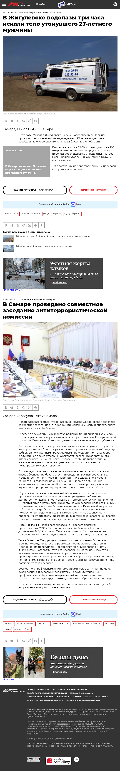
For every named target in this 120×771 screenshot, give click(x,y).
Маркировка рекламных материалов (45, 701)
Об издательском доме (38, 690)
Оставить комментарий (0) (93, 190)
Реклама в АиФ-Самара (81, 693)
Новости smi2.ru (13, 290)
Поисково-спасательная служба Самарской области (29, 113)
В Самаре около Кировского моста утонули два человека (44, 246)
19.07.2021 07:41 (10, 13)
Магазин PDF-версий (77, 690)
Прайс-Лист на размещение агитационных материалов (54, 697)
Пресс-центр (58, 690)
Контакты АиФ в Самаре (96, 697)
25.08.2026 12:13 (10, 299)
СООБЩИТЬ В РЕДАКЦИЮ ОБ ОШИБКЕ (83, 701)
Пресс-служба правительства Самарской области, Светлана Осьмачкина (39, 400)
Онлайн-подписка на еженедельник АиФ (47, 693)
